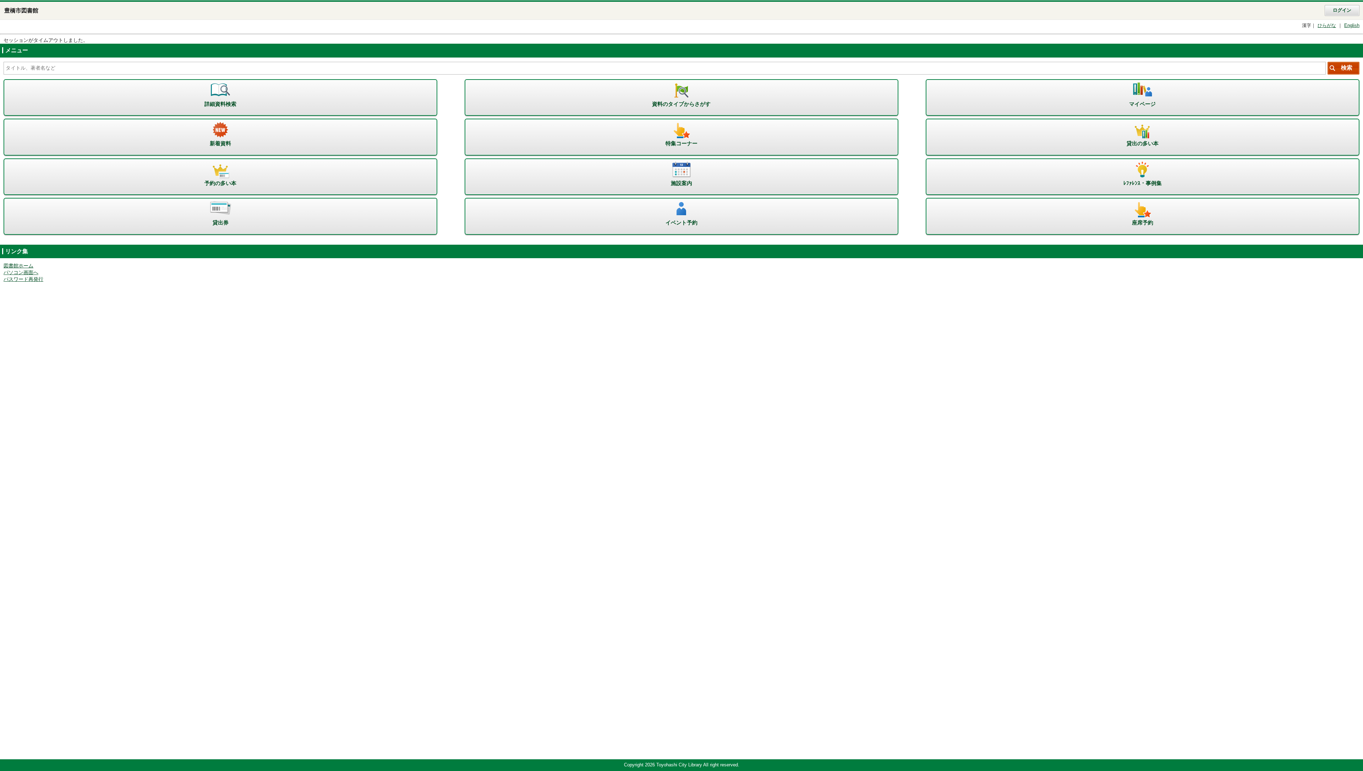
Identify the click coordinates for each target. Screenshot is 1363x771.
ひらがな (1327, 25)
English (1351, 25)
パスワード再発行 (23, 279)
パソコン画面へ (21, 272)
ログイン (1342, 10)
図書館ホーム (18, 265)
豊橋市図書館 (21, 10)
